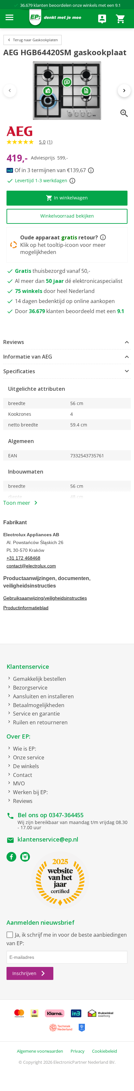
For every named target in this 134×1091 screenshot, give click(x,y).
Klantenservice (28, 666)
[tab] (67, 342)
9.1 (118, 5)
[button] (67, 342)
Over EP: (18, 736)
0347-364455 (66, 815)
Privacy (78, 1051)
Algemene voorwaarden (40, 1051)
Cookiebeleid (104, 1051)
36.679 (26, 5)
